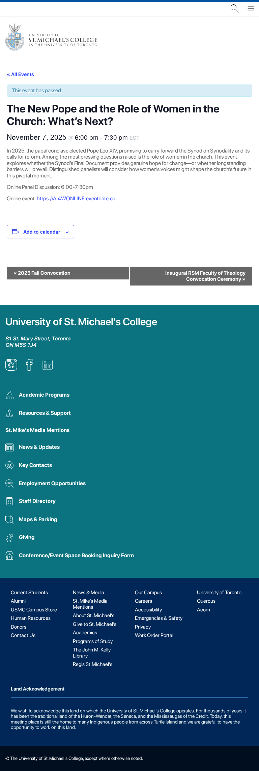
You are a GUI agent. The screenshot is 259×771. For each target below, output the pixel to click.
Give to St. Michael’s (94, 624)
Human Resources (31, 618)
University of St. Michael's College (81, 322)
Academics (85, 633)
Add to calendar (41, 231)
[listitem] (11, 369)
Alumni (18, 601)
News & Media (88, 593)
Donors (18, 627)
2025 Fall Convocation (41, 273)
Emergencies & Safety (158, 618)
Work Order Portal (154, 635)
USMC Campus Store (34, 610)
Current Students (29, 593)
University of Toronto (219, 593)
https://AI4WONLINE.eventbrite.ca (76, 198)
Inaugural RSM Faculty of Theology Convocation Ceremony (205, 276)
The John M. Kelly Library (92, 653)
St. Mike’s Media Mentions (37, 430)
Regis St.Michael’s (92, 664)
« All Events (20, 74)
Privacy (143, 627)
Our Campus (148, 593)
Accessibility (148, 610)
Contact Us (23, 635)
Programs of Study (93, 641)
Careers (143, 601)
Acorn (203, 610)
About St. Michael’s (93, 615)
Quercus (206, 601)
